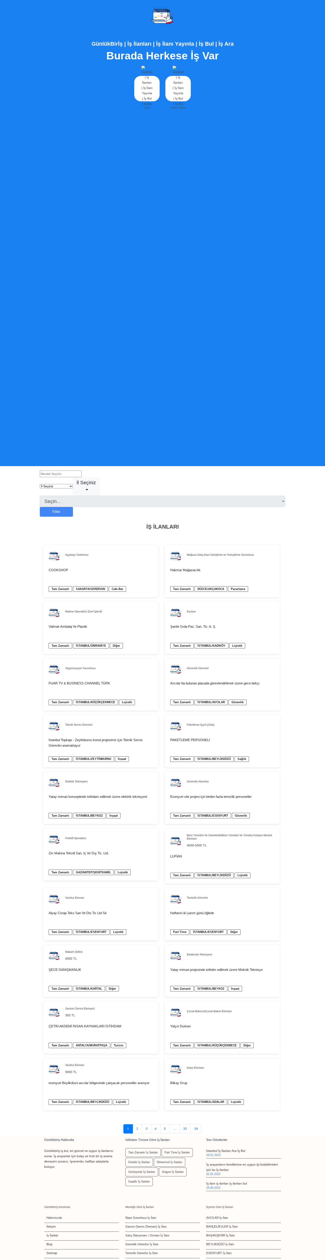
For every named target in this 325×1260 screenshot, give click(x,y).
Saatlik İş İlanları (139, 1181)
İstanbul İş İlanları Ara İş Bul (225, 1151)
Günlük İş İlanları (139, 1162)
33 (185, 1128)
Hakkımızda (54, 1217)
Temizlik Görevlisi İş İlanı (141, 1253)
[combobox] (86, 486)
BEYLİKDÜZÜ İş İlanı (220, 1244)
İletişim (51, 1226)
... (174, 1128)
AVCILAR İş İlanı (217, 1217)
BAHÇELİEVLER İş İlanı (222, 1226)
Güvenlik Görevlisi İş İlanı (142, 1244)
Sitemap (51, 1253)
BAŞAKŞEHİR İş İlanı (220, 1235)
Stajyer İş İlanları (173, 1171)
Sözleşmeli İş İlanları (141, 1171)
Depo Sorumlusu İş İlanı (140, 1217)
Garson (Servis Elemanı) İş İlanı (146, 1226)
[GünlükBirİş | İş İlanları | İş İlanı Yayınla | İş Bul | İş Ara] (162, 16)
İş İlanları (52, 1235)
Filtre (56, 512)
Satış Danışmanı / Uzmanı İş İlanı (147, 1235)
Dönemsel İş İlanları (169, 1162)
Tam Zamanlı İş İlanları (143, 1152)
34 (196, 1128)
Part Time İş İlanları (177, 1152)
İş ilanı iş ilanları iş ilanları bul (226, 1183)
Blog (49, 1244)
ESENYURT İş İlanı (219, 1253)
